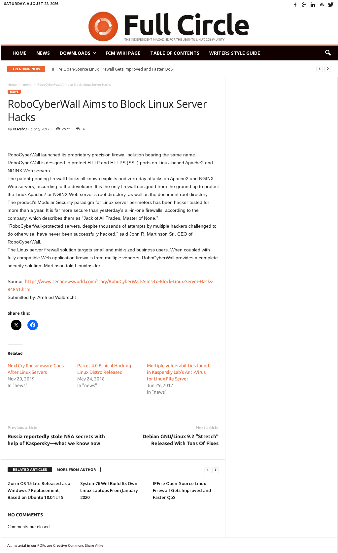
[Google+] (304, 5)
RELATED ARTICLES (30, 470)
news (14, 91)
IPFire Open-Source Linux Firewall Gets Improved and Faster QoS (182, 490)
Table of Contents (174, 53)
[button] (328, 53)
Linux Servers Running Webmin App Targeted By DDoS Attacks (112, 69)
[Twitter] (331, 5)
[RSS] (322, 5)
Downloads (75, 53)
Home (19, 53)
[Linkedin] (313, 5)
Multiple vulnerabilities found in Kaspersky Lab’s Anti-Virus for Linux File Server (178, 372)
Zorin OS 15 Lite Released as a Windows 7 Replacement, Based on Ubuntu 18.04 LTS (39, 490)
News (43, 53)
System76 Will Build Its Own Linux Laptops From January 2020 (109, 490)
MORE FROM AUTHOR (76, 470)
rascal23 (19, 129)
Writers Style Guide (234, 53)
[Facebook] (295, 5)
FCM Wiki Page (123, 53)
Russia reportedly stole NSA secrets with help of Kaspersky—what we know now (56, 440)
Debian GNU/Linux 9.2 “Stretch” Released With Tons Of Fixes (181, 440)
